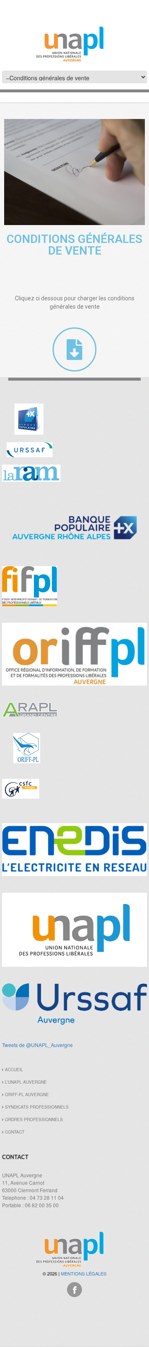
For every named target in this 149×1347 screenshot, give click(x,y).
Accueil (14, 1069)
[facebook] (74, 1288)
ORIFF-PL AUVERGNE (27, 1094)
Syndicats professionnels (37, 1107)
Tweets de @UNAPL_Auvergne (37, 1044)
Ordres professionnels (34, 1119)
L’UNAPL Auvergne (26, 1082)
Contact (14, 1132)
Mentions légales (83, 1273)
